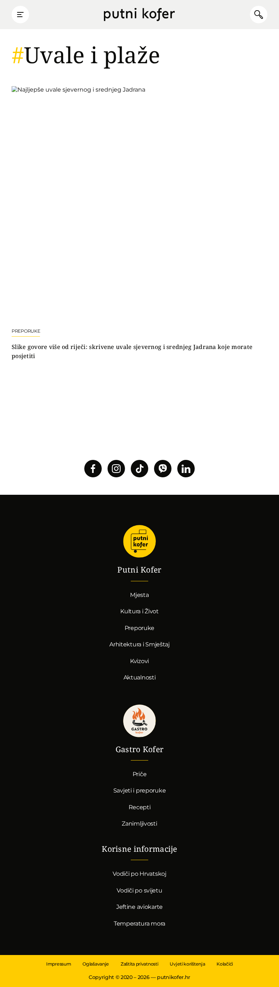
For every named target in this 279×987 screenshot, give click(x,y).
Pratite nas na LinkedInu (186, 468)
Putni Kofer (139, 14)
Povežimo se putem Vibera (162, 468)
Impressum (58, 964)
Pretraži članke (258, 14)
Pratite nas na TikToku (139, 468)
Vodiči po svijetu (139, 890)
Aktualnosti (140, 677)
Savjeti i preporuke (139, 790)
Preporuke (139, 628)
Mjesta (139, 594)
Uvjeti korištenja (187, 964)
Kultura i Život (139, 611)
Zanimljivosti (139, 823)
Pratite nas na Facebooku (93, 468)
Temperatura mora (139, 923)
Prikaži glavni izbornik (20, 14)
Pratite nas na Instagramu (116, 468)
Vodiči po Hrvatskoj (139, 873)
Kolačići (225, 964)
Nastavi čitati (139, 223)
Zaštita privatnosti (139, 964)
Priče (140, 774)
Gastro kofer (139, 721)
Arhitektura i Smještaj (139, 644)
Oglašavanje (95, 964)
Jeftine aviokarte (139, 906)
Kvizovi (139, 661)
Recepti (140, 807)
